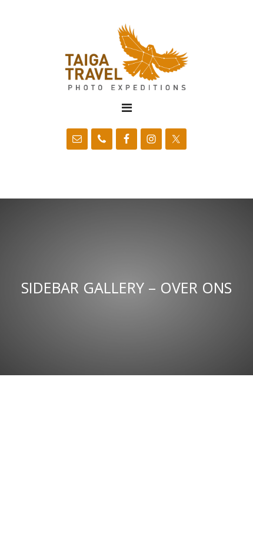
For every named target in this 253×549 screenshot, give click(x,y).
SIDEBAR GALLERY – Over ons (126, 287)
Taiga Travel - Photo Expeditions (126, 57)
